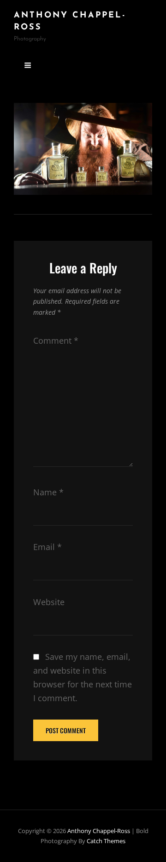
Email (47, 546)
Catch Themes (106, 841)
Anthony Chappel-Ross (98, 831)
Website (49, 601)
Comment (55, 340)
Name (48, 492)
